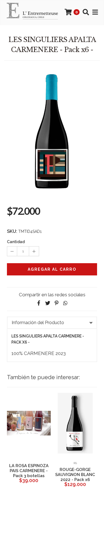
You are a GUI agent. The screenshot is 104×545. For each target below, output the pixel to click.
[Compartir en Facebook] (38, 303)
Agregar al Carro (52, 269)
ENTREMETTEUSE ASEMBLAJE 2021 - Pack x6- (63, 474)
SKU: (12, 231)
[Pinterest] (56, 303)
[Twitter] (47, 303)
